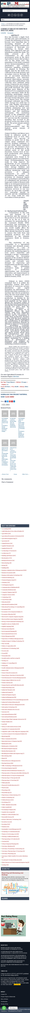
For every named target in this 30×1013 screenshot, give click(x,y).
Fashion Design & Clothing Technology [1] (13, 641)
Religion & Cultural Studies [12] (10, 814)
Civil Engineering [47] (8, 585)
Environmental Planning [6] (9, 631)
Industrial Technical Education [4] (11, 702)
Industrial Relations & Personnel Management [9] (15, 699)
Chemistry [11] (6, 582)
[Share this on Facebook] (5, 401)
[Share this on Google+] (10, 401)
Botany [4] (4, 565)
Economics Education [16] (9, 614)
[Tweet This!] (7, 401)
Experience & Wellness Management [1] (12, 638)
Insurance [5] (5, 712)
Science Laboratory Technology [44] (11, 819)
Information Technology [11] (9, 707)
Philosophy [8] (6, 782)
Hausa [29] (5, 665)
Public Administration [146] (9, 804)
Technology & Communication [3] (11, 831)
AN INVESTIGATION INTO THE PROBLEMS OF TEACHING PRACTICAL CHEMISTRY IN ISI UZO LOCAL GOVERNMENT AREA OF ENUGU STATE (14, 957)
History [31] (5, 670)
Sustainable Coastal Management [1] (11, 829)
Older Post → (25, 474)
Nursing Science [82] (7, 763)
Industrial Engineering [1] (9, 694)
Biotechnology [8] (6, 563)
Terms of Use (4, 1004)
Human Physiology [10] (8, 687)
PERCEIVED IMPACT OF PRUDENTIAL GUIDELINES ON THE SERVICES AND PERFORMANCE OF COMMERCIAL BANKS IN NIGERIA (5, 456)
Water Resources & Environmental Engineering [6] (15, 862)
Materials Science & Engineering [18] (12, 741)
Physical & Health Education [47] (10, 785)
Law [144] (4, 724)
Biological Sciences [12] (8, 560)
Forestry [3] (5, 650)
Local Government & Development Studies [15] (14, 734)
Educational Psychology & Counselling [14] (13, 607)
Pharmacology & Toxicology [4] (10, 780)
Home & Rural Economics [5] (9, 672)
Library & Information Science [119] (11, 726)
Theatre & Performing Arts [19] (10, 834)
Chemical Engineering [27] (9, 580)
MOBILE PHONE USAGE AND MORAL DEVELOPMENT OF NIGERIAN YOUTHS (11, 948)
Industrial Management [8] (9, 697)
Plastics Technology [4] (8, 797)
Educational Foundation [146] (9, 604)
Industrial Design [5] (7, 692)
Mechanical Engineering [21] (9, 748)
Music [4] (4, 758)
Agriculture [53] (6, 533)
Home (3, 24)
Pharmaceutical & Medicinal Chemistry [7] (13, 770)
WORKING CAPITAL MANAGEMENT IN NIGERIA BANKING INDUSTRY (13, 423)
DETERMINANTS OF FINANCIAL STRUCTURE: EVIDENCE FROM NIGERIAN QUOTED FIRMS (5, 425)
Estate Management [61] (8, 636)
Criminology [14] (6, 597)
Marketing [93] (6, 736)
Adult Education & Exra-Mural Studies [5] (13, 531)
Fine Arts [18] (5, 643)
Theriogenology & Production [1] (10, 839)
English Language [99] (8, 626)
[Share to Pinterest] (9, 404)
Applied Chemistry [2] (8, 545)
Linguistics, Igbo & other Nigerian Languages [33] (15, 731)
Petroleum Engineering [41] (9, 768)
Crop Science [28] (6, 599)
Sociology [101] (6, 824)
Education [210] (6, 602)
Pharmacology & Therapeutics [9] (11, 777)
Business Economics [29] (8, 572)
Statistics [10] (5, 826)
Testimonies (4, 1001)
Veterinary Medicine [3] (8, 846)
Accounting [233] (6, 528)
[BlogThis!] (4, 404)
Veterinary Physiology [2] (9, 853)
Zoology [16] (5, 864)
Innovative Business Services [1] (10, 709)
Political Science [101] (7, 800)
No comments (10, 33)
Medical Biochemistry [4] (8, 751)
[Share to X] (5, 404)
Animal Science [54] (7, 543)
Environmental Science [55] (9, 633)
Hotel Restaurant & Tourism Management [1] (14, 677)
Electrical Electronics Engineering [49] (12, 619)
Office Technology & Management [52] (12, 765)
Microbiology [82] (7, 755)
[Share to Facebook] (7, 404)
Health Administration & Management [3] (13, 668)
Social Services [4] (7, 822)
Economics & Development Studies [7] (12, 611)
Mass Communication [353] (9, 738)
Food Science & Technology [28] (10, 648)
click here (16, 376)
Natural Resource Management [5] (11, 760)
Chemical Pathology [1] (8, 577)
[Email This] (2, 404)
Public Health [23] (6, 807)
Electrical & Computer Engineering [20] (12, 616)
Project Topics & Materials (8, 996)
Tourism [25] (5, 841)
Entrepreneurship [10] (8, 629)
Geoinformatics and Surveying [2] (11, 658)
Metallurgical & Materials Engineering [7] (13, 753)
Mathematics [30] (6, 743)
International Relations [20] (9, 716)
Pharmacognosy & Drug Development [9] (13, 775)
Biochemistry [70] (7, 558)
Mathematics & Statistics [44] (9, 746)
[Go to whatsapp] (4, 1008)
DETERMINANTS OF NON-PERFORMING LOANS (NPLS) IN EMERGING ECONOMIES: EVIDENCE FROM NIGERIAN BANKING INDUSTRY (21, 428)
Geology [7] (5, 660)
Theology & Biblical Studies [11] (10, 836)
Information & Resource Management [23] (13, 704)
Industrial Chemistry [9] (8, 690)
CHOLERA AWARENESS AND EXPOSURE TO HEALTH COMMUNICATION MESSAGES (13, 961)
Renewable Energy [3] (8, 817)
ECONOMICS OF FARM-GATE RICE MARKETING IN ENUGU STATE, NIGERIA (14, 29)
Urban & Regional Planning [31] (10, 844)
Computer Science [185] (8, 594)
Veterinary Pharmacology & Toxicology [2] (13, 851)
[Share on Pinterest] (12, 401)
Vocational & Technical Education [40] (12, 860)
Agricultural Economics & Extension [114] (13, 536)
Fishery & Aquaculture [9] (9, 646)
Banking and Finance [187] (9, 555)
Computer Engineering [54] (9, 592)
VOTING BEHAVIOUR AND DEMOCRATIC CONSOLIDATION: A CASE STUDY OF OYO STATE (14, 952)
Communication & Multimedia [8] (10, 587)
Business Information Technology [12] (12, 575)
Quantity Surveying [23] (8, 812)
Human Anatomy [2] (7, 682)
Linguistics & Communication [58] (11, 729)
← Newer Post (5, 474)
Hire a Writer (4, 999)
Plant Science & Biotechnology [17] (11, 795)
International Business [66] (9, 714)
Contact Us (4, 994)
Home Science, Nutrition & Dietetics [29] (13, 675)
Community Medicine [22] (9, 589)
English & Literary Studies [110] (10, 624)
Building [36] (5, 567)
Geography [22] (6, 655)
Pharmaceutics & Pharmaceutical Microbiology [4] (15, 773)
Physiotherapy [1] (6, 792)
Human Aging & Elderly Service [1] (11, 680)
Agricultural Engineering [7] (9, 538)
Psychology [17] (6, 802)
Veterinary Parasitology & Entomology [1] (13, 848)
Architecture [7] (6, 553)
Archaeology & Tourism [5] (9, 550)
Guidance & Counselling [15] (9, 663)
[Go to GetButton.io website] (4, 1011)
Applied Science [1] (7, 548)
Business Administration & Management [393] (14, 570)
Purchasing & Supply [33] (9, 809)
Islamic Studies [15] (7, 721)
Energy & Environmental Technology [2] (12, 621)
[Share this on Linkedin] (14, 401)
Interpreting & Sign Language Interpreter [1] (14, 719)
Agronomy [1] (5, 541)
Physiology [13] (6, 790)
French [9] (4, 653)
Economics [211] (6, 609)
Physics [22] (5, 787)
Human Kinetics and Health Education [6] (13, 685)
